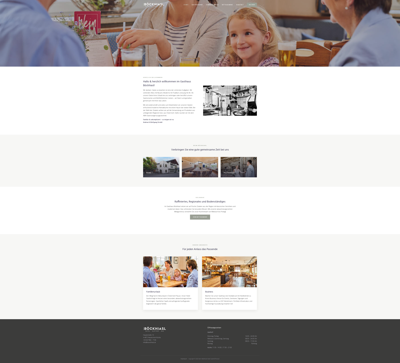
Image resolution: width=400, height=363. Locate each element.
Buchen (252, 5)
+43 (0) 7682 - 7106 (149, 340)
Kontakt (240, 5)
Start (186, 5)
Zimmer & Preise (212, 5)
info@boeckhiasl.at (149, 342)
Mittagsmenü (227, 5)
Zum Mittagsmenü (200, 217)
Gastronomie (197, 5)
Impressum (184, 359)
